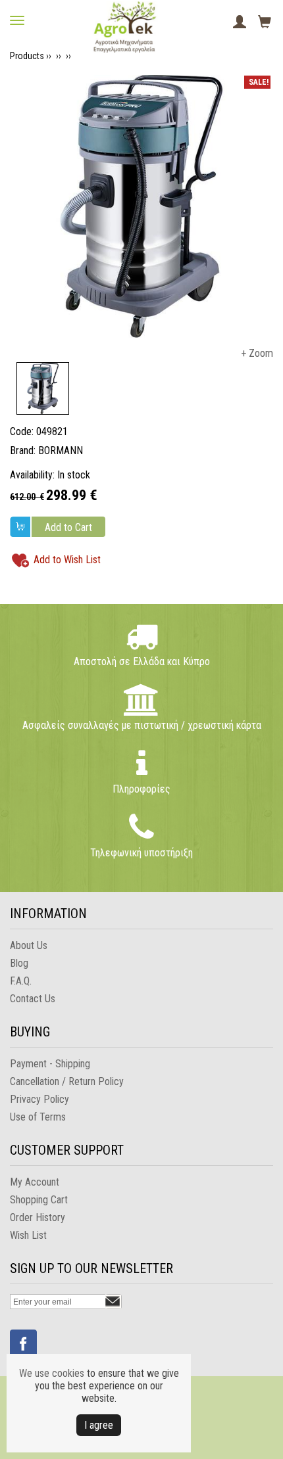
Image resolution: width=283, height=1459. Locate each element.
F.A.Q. (21, 981)
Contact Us (32, 998)
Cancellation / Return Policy (67, 1081)
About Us (28, 945)
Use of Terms (38, 1117)
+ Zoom (257, 353)
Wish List (28, 1235)
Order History (37, 1217)
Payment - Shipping (50, 1063)
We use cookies (51, 1373)
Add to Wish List (67, 559)
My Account (34, 1182)
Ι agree (98, 1425)
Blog (19, 963)
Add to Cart (68, 527)
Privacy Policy (39, 1099)
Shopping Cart (39, 1199)
